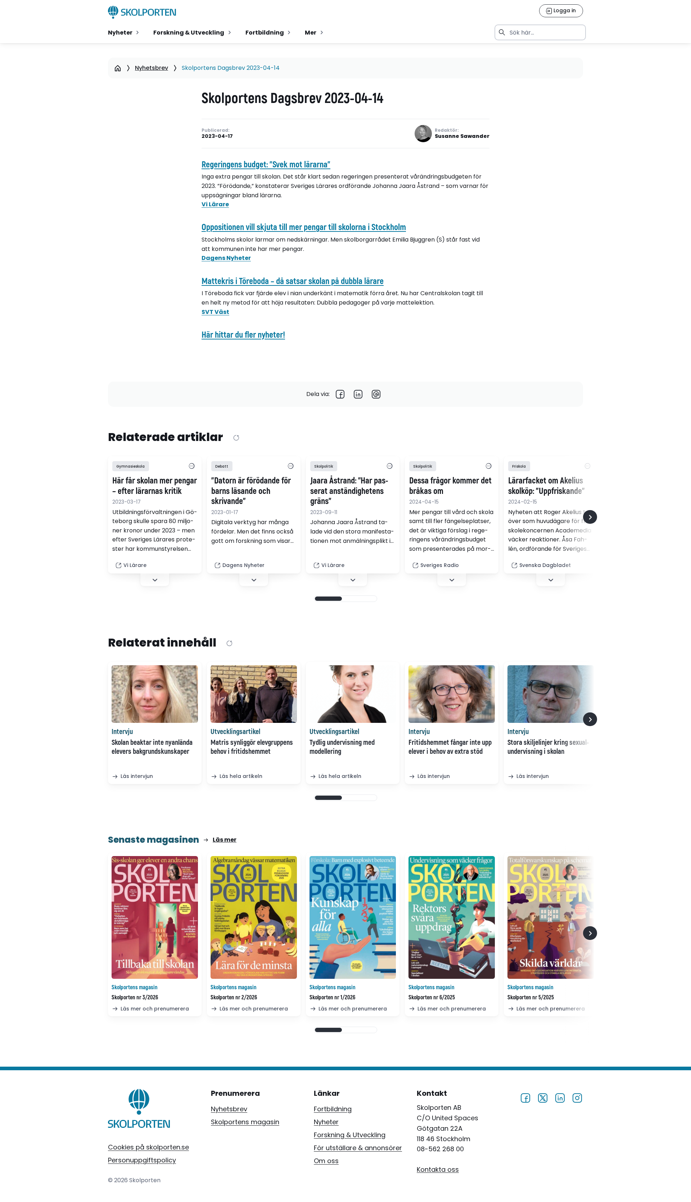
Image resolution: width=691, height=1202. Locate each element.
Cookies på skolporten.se (148, 1147)
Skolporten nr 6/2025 (431, 997)
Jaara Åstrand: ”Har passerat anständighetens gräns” (349, 491)
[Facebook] (340, 394)
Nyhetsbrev (151, 68)
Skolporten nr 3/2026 (135, 997)
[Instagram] (577, 1097)
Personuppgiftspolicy (142, 1160)
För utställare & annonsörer (358, 1147)
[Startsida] (117, 68)
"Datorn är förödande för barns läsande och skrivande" (251, 491)
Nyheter (326, 1121)
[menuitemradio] (124, 32)
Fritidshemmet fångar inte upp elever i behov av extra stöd (450, 747)
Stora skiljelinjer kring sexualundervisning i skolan (548, 747)
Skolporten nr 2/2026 (234, 997)
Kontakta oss (438, 1169)
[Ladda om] (236, 438)
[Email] (376, 394)
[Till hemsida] (139, 1110)
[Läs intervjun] (155, 694)
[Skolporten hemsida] (142, 12)
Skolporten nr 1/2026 (332, 997)
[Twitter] (542, 1097)
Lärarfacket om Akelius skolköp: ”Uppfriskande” (546, 486)
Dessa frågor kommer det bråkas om (450, 486)
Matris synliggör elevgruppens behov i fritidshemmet (252, 747)
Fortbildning (333, 1108)
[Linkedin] (358, 394)
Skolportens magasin (245, 1121)
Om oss (326, 1160)
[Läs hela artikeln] (254, 694)
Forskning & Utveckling (349, 1134)
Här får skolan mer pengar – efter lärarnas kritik (154, 486)
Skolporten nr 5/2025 (530, 997)
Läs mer (224, 840)
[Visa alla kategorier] (191, 466)
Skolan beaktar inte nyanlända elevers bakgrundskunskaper (152, 747)
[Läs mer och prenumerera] (155, 917)
